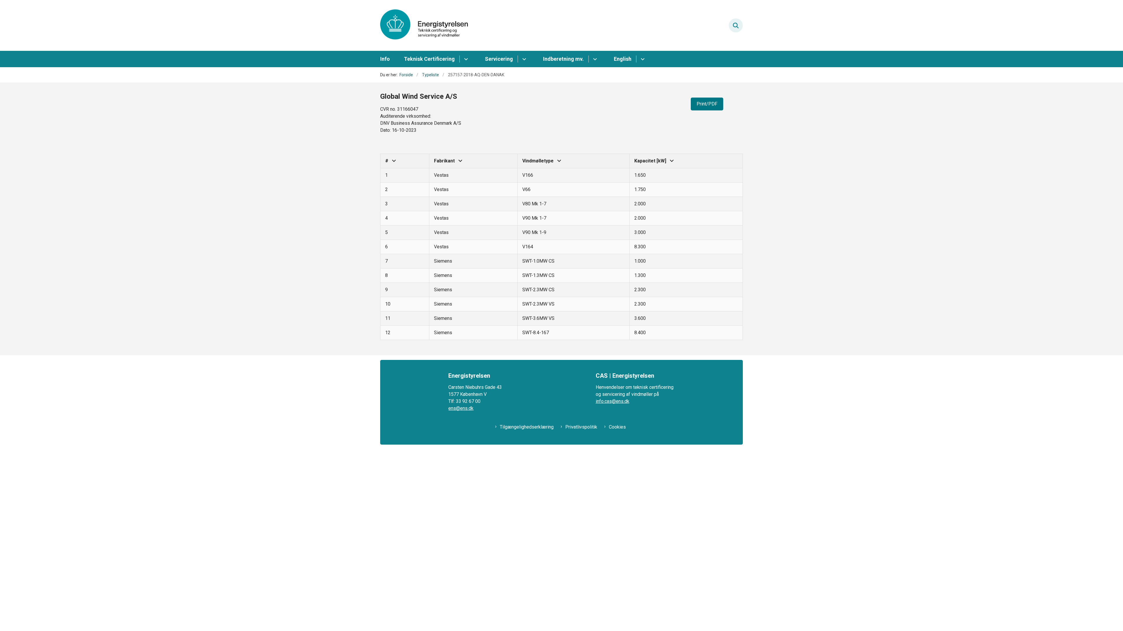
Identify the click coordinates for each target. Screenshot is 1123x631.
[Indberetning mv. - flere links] (594, 59)
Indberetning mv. (563, 59)
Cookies (617, 427)
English (622, 59)
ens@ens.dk (460, 408)
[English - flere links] (641, 59)
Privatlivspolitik (581, 427)
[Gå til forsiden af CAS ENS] (424, 25)
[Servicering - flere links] (523, 59)
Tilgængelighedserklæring (527, 427)
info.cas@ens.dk (612, 401)
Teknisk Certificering (429, 59)
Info (385, 59)
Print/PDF (707, 104)
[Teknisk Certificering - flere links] (465, 59)
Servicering (499, 59)
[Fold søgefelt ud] (736, 25)
